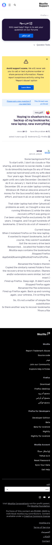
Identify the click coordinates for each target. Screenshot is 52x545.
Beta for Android (42, 427)
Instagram (40, 497)
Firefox (44, 15)
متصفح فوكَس (44, 402)
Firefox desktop (42, 389)
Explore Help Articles (39, 369)
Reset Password (42, 460)
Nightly (46, 431)
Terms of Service (42, 527)
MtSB (39, 151)
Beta (48, 422)
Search (15, 5)
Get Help (46, 469)
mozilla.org (44, 523)
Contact (46, 541)
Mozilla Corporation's (18, 503)
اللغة (48, 484)
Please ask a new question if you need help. (19, 102)
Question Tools (43, 45)
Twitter (49, 497)
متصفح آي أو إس (43, 398)
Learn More (26, 87)
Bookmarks (33, 137)
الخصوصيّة (45, 532)
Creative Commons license (37, 516)
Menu (10, 5)
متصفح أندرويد (44, 393)
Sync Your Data (42, 465)
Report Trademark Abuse (38, 351)
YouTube (44, 497)
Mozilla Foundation (40, 506)
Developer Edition (41, 418)
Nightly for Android (40, 436)
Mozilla (43, 334)
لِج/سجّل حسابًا (43, 451)
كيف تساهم (26, 36)
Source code (44, 355)
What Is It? (44, 456)
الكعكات (46, 536)
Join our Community (40, 364)
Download (45, 384)
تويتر (48, 360)
